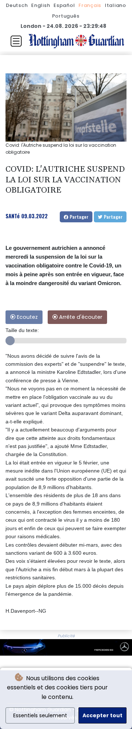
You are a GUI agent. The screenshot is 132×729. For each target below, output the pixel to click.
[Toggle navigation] (16, 41)
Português (66, 15)
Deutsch (16, 5)
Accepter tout (102, 715)
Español (64, 5)
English (40, 5)
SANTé (13, 216)
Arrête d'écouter (80, 317)
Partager (78, 217)
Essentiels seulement (40, 715)
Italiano (115, 5)
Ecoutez (26, 317)
